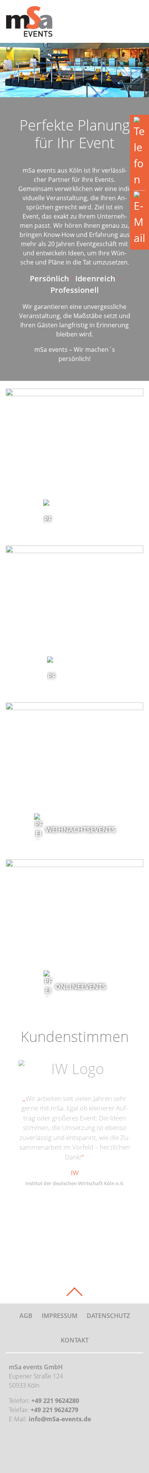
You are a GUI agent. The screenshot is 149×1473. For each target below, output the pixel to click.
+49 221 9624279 (54, 1410)
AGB (25, 1315)
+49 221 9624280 (55, 1400)
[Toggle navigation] (133, 21)
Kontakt (75, 1340)
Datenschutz (108, 1315)
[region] (74, 70)
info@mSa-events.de (60, 1419)
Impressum (60, 1315)
